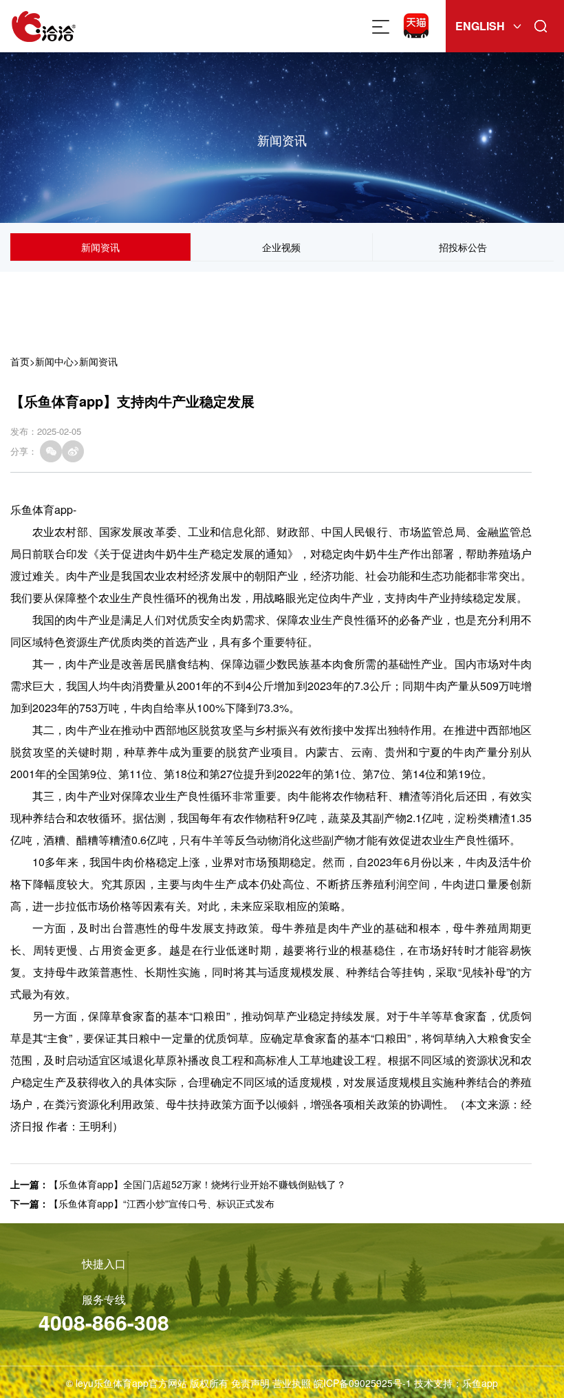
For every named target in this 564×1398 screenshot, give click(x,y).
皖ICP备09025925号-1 (362, 1383)
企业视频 (281, 247)
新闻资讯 (100, 247)
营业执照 (291, 1383)
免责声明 (250, 1383)
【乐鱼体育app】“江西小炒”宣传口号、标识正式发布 (161, 1203)
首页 (20, 361)
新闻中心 (54, 361)
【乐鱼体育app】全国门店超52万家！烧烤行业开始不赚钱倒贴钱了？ (197, 1184)
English (480, 26)
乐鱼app (480, 1383)
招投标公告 (463, 247)
